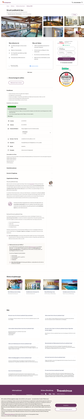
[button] (82, 2)
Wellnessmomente (32, 246)
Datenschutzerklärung (9, 414)
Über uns (14, 394)
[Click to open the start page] (64, 391)
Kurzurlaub (32, 183)
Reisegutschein (29, 394)
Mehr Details (10, 116)
